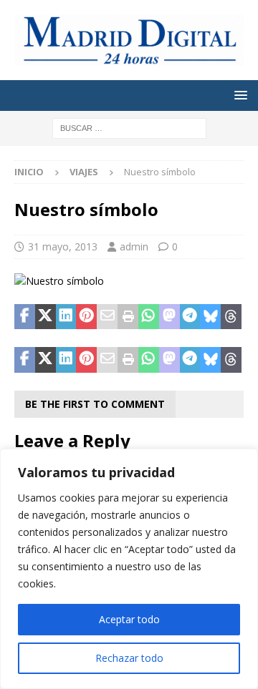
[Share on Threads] (231, 317)
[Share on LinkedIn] (66, 317)
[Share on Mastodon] (169, 317)
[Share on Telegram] (190, 317)
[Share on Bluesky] (210, 317)
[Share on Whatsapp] (148, 317)
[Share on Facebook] (24, 317)
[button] (238, 95)
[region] (129, 569)
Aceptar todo (129, 619)
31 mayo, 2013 (62, 246)
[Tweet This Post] (45, 317)
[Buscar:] (129, 127)
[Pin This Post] (86, 317)
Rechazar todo (129, 658)
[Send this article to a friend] (107, 317)
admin (134, 246)
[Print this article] (128, 317)
